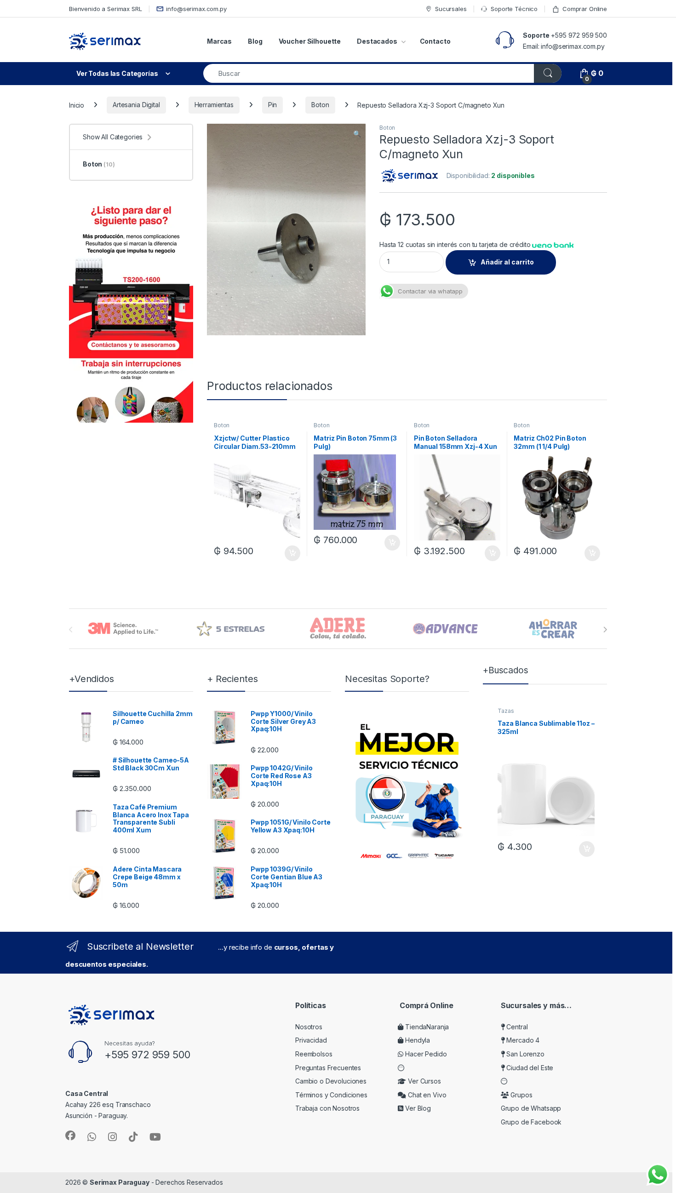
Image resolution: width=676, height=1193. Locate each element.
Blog (255, 41)
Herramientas (214, 105)
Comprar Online (584, 8)
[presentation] (605, 629)
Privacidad (311, 1040)
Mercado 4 (522, 1040)
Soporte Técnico (514, 8)
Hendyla (416, 1040)
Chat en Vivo (426, 1095)
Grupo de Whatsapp (531, 1108)
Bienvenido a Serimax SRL (105, 8)
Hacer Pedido (425, 1054)
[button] (357, 133)
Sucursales (450, 8)
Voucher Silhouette (310, 41)
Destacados (377, 41)
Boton (320, 105)
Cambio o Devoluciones (331, 1081)
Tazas (506, 710)
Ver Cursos (423, 1081)
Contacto (435, 41)
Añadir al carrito (507, 262)
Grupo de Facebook (531, 1122)
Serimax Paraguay (119, 1182)
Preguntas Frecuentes (328, 1068)
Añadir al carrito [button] (290, 553)
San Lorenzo (524, 1054)
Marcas (219, 41)
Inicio (76, 105)
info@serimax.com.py (196, 8)
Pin (272, 105)
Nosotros (308, 1027)
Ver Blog (417, 1108)
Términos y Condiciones (331, 1095)
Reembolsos (313, 1054)
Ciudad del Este (529, 1068)
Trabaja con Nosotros (327, 1108)
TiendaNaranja (426, 1027)
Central (516, 1027)
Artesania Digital (136, 105)
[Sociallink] (70, 1135)
